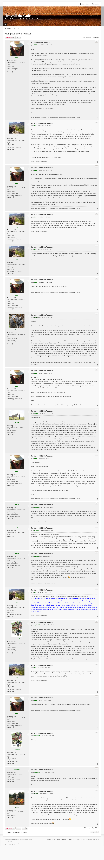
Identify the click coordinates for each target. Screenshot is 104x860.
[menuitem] (8, 845)
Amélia (17, 422)
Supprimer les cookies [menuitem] (74, 839)
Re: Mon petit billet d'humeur (42, 123)
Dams (17, 330)
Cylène (17, 807)
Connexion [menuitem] (96, 4)
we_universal (11, 842)
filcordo (17, 504)
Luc (17, 136)
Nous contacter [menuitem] (61, 839)
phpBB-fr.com (13, 841)
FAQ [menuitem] (5, 24)
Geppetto (17, 769)
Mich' (16, 58)
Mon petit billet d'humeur (18, 33)
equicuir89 (17, 639)
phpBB (13, 839)
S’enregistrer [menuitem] (85, 4)
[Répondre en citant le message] (96, 41)
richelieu (16, 528)
